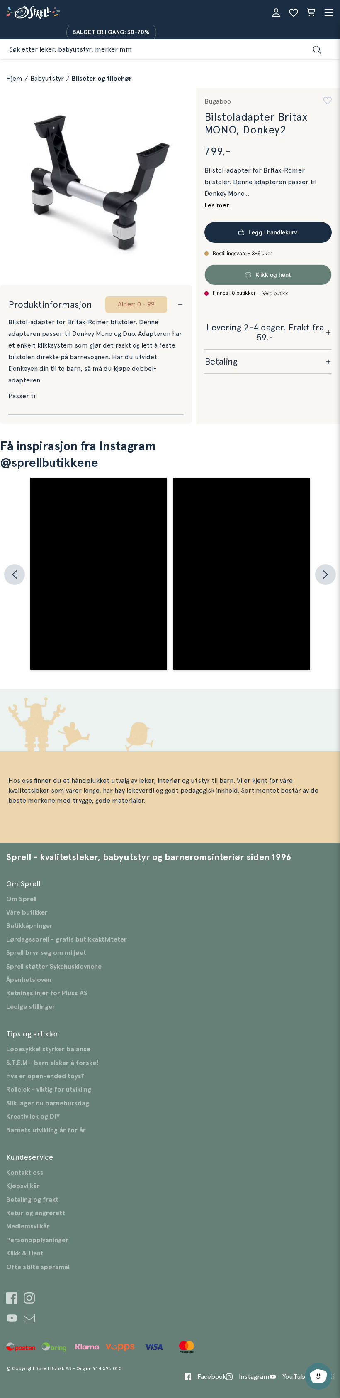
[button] (327, 101)
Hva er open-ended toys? (45, 1076)
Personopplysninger (37, 1240)
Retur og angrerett (35, 1213)
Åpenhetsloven (28, 979)
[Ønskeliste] (293, 12)
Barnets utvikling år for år (46, 1130)
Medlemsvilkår (28, 1226)
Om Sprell (21, 899)
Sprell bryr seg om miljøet (46, 952)
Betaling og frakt (32, 1199)
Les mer (216, 205)
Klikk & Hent (25, 1253)
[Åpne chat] (318, 1376)
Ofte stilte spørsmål (38, 1267)
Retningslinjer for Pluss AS (46, 993)
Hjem (14, 78)
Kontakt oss (25, 1172)
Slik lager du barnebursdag (47, 1103)
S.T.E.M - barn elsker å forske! (52, 1063)
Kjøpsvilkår (23, 1186)
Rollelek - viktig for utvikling (48, 1089)
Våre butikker (27, 912)
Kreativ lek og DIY (33, 1116)
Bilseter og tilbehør (102, 78)
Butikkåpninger (29, 925)
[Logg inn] (276, 12)
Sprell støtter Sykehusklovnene (54, 966)
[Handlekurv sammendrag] (311, 12)
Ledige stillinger (30, 1007)
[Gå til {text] (11, 1299)
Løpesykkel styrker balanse (48, 1049)
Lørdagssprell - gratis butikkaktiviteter (66, 939)
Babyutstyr (47, 78)
